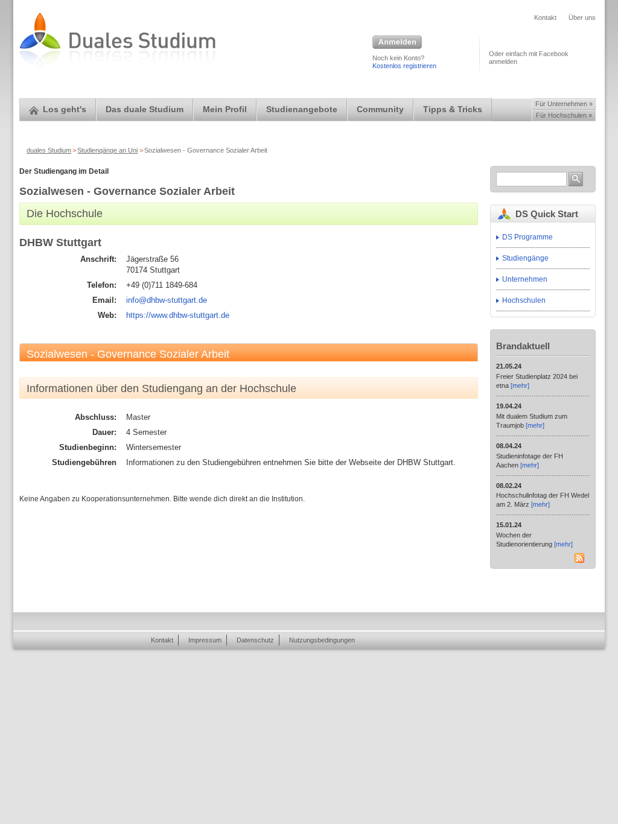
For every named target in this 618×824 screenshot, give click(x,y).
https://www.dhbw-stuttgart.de (177, 315)
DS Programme (527, 237)
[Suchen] (576, 179)
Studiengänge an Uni (107, 150)
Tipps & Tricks (452, 109)
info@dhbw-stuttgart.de (166, 300)
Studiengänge (525, 258)
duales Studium (49, 150)
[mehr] (520, 385)
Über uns (582, 17)
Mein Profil (225, 109)
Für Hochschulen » (564, 115)
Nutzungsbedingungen (322, 640)
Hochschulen (524, 300)
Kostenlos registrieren (404, 65)
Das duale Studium (144, 109)
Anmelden (397, 43)
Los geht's (64, 109)
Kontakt (545, 17)
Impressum (204, 640)
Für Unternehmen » (564, 103)
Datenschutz (255, 640)
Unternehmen (524, 279)
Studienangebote (301, 109)
